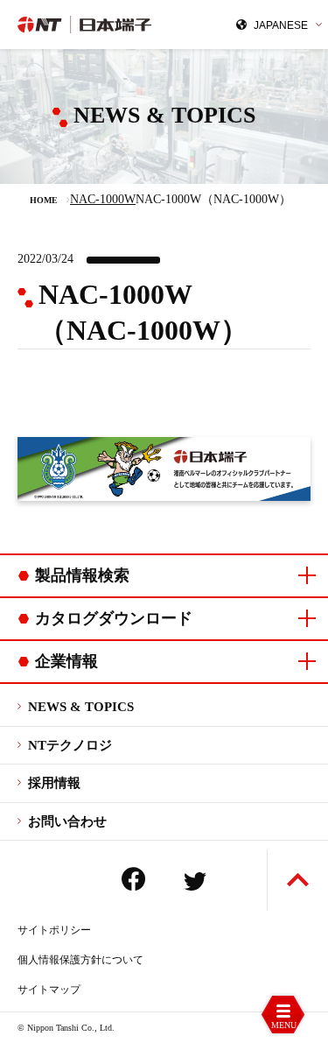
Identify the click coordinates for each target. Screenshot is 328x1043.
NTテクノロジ (70, 745)
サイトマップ (48, 989)
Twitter (195, 881)
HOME (44, 200)
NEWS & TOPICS (81, 707)
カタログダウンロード (113, 618)
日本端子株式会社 (91, 24)
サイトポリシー (54, 930)
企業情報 (66, 661)
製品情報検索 (82, 575)
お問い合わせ (67, 821)
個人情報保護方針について (80, 960)
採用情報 (54, 783)
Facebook (133, 879)
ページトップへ (298, 879)
